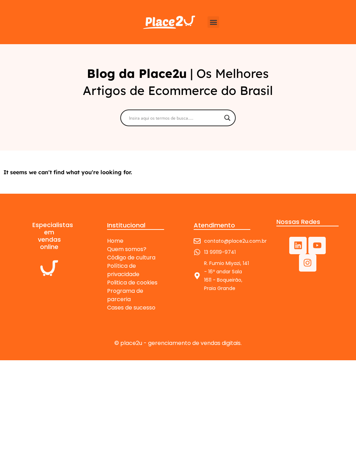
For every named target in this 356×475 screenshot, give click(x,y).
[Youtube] (317, 245)
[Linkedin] (298, 245)
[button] (213, 22)
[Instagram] (307, 263)
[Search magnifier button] (227, 118)
